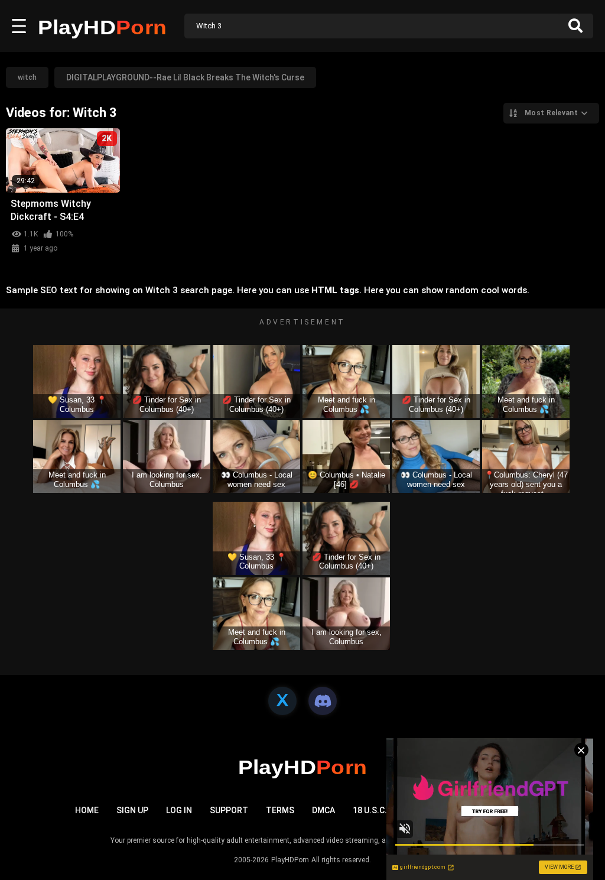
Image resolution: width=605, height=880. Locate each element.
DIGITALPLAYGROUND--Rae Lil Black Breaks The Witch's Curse (185, 77)
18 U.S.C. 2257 (380, 810)
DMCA (323, 810)
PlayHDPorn (290, 860)
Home (87, 810)
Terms (280, 810)
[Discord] (322, 701)
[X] (282, 701)
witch (27, 77)
